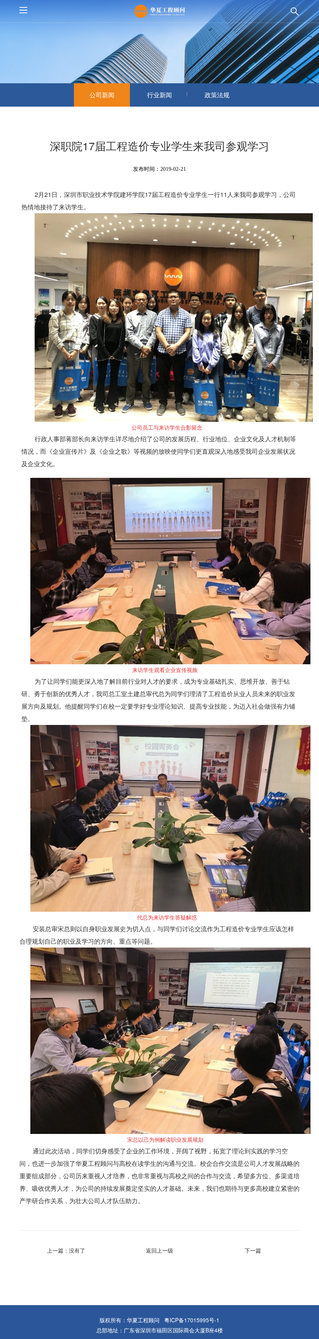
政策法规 (217, 94)
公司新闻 (101, 94)
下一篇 (253, 1250)
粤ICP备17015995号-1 (191, 1320)
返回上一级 (159, 1250)
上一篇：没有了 (66, 1250)
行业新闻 (159, 94)
